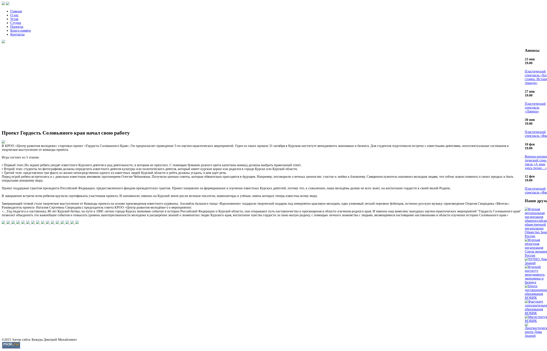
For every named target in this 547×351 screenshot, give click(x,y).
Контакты (17, 34)
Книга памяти (20, 30)
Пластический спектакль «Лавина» (535, 107)
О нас (14, 15)
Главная (16, 11)
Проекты (16, 26)
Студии (15, 23)
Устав (14, 19)
